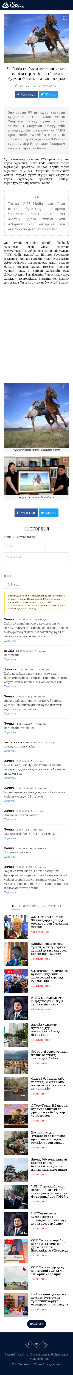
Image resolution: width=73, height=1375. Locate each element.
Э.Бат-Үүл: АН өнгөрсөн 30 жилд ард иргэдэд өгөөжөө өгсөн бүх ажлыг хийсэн (49, 922)
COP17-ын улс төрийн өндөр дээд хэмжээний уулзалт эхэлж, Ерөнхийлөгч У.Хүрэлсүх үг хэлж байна (49, 1245)
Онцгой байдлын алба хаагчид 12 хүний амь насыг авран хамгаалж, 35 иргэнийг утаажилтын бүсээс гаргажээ (48, 1084)
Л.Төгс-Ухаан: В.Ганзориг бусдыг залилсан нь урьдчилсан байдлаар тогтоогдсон (50, 1111)
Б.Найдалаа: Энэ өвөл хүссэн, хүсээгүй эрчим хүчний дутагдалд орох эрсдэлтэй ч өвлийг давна (49, 949)
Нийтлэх (13, 584)
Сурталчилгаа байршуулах (49, 1354)
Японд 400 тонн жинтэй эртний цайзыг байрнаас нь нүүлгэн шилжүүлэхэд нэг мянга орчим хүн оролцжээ (49, 1165)
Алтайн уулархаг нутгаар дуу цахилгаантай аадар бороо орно (46, 1030)
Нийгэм (36, 86)
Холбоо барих (39, 1358)
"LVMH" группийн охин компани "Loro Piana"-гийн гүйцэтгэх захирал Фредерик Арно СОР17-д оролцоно (49, 1191)
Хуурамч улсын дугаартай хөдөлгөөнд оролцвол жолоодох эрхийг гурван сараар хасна (48, 1138)
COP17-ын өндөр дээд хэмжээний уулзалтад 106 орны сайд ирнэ (47, 1271)
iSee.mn (24, 86)
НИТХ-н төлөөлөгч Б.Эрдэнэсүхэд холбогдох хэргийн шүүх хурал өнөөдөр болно (49, 1218)
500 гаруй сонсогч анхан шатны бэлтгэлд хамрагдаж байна (50, 1055)
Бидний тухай (14, 1354)
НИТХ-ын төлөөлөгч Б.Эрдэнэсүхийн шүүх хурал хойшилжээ (47, 1001)
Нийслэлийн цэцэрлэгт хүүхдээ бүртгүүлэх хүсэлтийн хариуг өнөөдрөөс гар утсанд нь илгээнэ (49, 1299)
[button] (68, 5)
